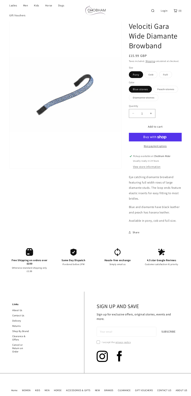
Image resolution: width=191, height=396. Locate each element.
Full (167, 75)
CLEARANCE (124, 390)
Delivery (16, 320)
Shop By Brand (20, 331)
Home (14, 390)
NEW (97, 390)
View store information (147, 166)
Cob (152, 75)
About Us (17, 310)
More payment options (155, 146)
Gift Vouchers (17, 15)
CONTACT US (164, 390)
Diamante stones (145, 98)
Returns (16, 326)
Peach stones (167, 90)
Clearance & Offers (19, 338)
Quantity (133, 106)
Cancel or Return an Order (17, 348)
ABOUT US (181, 390)
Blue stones (140, 89)
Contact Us (18, 315)
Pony (136, 74)
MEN (47, 390)
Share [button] (136, 232)
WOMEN (26, 390)
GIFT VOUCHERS (144, 390)
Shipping (150, 61)
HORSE (58, 390)
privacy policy (123, 342)
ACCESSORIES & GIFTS (78, 390)
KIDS (37, 390)
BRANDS (108, 390)
